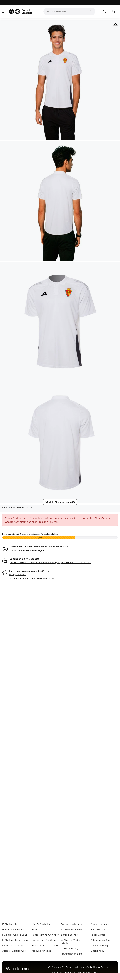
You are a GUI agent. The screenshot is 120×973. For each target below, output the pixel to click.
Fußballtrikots (98, 929)
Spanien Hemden (100, 924)
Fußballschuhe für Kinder (45, 934)
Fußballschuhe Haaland (14, 934)
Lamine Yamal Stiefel (13, 945)
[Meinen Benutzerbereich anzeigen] (104, 11)
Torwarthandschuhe (72, 924)
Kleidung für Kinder (42, 950)
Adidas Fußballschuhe (14, 950)
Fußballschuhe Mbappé (15, 940)
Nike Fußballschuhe (42, 924)
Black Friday (97, 950)
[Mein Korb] (113, 11)
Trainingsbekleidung (72, 953)
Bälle (34, 929)
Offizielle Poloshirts (21, 507)
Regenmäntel (98, 934)
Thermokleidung (70, 948)
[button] (60, 561)
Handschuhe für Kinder (44, 940)
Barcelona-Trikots (70, 934)
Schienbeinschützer (101, 940)
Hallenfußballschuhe (13, 929)
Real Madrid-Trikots (71, 929)
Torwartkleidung (99, 945)
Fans (4, 507)
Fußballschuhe (10, 924)
